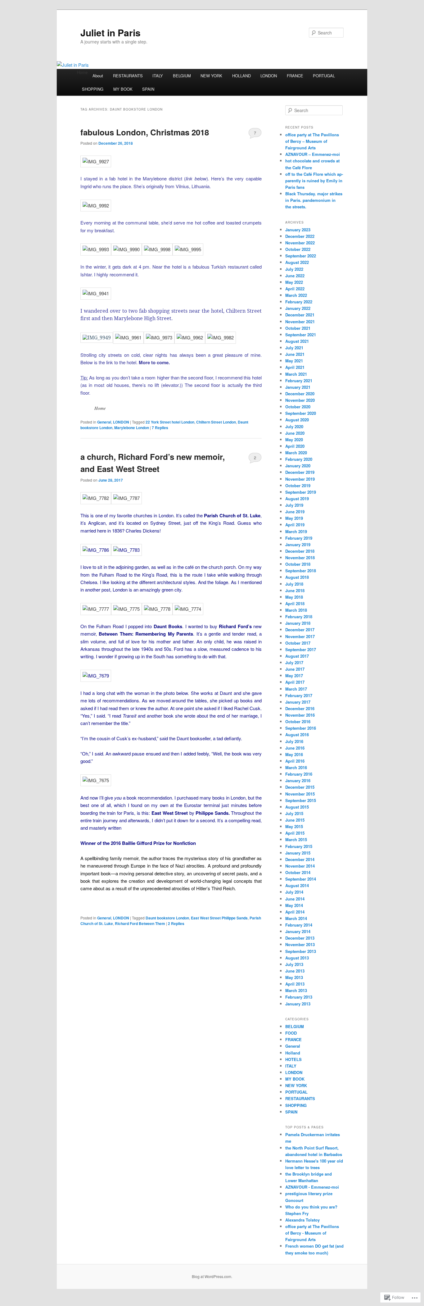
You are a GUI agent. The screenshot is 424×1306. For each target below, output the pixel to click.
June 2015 (294, 820)
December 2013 (299, 938)
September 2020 (300, 413)
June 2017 (294, 669)
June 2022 (294, 276)
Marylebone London (131, 427)
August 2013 (297, 958)
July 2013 (294, 964)
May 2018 (294, 597)
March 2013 (296, 990)
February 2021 (298, 380)
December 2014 (299, 859)
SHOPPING (92, 89)
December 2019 (299, 472)
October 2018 (297, 564)
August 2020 (297, 420)
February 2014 (298, 925)
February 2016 (298, 774)
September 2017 (300, 649)
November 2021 (300, 321)
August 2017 (297, 656)
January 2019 (297, 544)
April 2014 (294, 912)
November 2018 (300, 557)
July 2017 (294, 662)
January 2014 (297, 931)
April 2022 (294, 289)
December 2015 (299, 787)
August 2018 (297, 577)
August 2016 (297, 734)
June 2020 (294, 433)
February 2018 (298, 616)
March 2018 (296, 610)
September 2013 (300, 951)
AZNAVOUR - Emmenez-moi (312, 1187)
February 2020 (298, 459)
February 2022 (298, 302)
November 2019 (300, 479)
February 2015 (298, 846)
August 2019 (297, 498)
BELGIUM (182, 76)
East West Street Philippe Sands (219, 918)
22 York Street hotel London (170, 422)
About (97, 76)
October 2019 (297, 485)
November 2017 (300, 636)
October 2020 (297, 407)
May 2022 (294, 282)
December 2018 (299, 551)
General (104, 422)
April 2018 (294, 603)
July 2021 (294, 348)
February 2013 (298, 997)
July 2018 (294, 584)
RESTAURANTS (128, 76)
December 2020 (299, 394)
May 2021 (294, 361)
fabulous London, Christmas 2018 (144, 132)
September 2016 (300, 728)
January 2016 (297, 780)
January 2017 (297, 702)
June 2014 (294, 899)
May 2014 (294, 905)
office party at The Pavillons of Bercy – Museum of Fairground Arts (312, 141)
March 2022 (296, 295)
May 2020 (294, 439)
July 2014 (294, 892)
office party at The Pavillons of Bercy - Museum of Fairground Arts (312, 1232)
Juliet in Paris (110, 32)
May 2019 (294, 518)
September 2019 (300, 492)
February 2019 (298, 538)
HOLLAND (241, 76)
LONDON (268, 76)
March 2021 (296, 374)
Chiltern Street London (216, 422)
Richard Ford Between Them (140, 923)
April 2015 (294, 833)
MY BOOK (123, 89)
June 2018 (294, 590)
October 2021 (297, 328)
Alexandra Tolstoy (302, 1220)
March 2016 (296, 767)
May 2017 (294, 675)
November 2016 (300, 715)
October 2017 (297, 643)
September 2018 (300, 571)
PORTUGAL (324, 76)
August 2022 (297, 262)
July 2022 (294, 269)
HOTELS (293, 1059)
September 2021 (300, 335)
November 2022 (300, 243)
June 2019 (294, 512)
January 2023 (297, 230)
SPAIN (148, 89)
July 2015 (294, 813)
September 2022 (300, 256)
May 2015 (294, 826)
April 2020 (294, 446)
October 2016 (297, 721)
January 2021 (297, 387)
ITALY (157, 76)
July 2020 (294, 426)
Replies (160, 427)
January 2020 (297, 466)
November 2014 (300, 866)
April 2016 (294, 761)
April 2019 (294, 525)
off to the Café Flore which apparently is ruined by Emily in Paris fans (314, 180)
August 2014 (297, 885)
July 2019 (294, 505)
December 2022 (299, 236)
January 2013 (297, 1004)
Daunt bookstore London (167, 918)
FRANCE (295, 76)
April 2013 (294, 984)
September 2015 (300, 800)
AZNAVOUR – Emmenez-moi (312, 154)
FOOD (291, 1033)
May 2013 (294, 977)
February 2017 (298, 695)
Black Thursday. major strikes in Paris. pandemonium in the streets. (313, 200)
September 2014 (300, 879)
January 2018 (297, 623)
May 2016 (294, 754)
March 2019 (296, 531)
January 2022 (297, 308)
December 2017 (299, 630)
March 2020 (296, 453)
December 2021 (299, 315)
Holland (292, 1053)
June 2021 (294, 354)
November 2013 (300, 944)
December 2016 (299, 708)
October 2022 (297, 249)
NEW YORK (211, 76)
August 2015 (297, 807)
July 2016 (294, 741)
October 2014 (297, 872)
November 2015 (300, 794)
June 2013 (294, 971)
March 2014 (296, 918)
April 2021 (294, 367)
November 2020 (300, 400)
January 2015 (297, 853)
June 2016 (294, 748)
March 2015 (296, 839)
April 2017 (294, 682)
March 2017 (296, 689)
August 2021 (297, 341)
